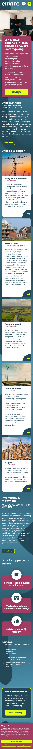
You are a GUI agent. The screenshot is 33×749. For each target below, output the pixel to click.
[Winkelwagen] (29, 4)
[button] (3, 664)
